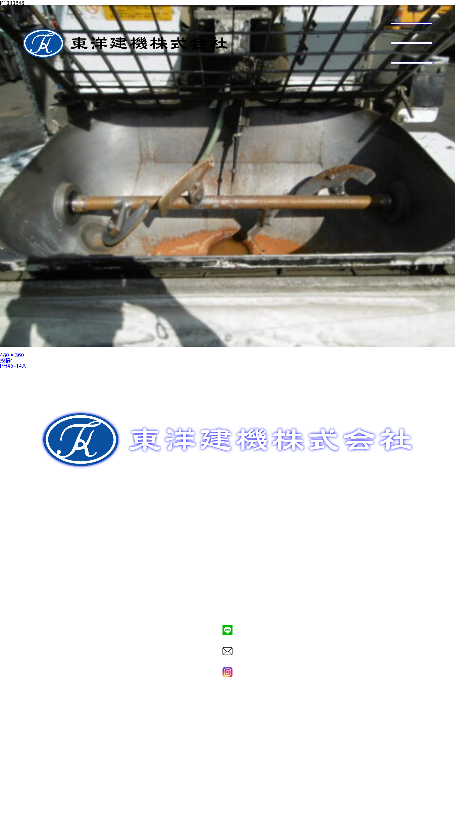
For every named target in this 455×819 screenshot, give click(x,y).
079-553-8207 (227, 607)
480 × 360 (12, 354)
